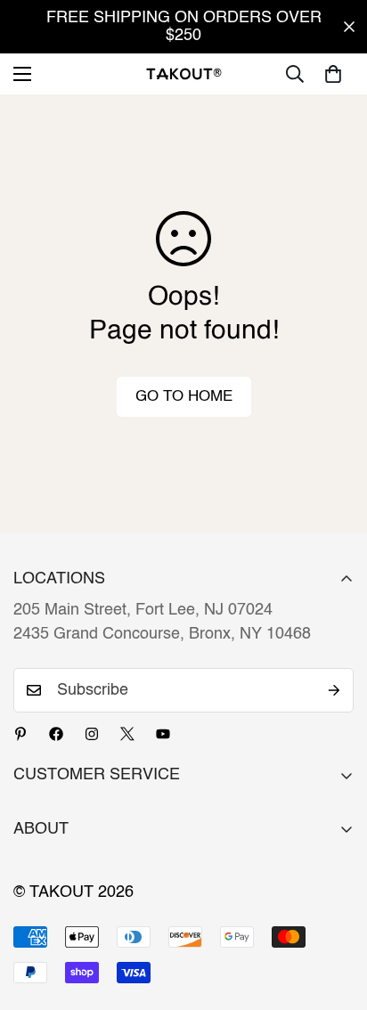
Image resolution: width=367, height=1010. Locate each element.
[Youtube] (163, 734)
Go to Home (183, 396)
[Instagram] (92, 734)
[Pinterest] (20, 734)
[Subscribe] (334, 690)
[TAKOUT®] (184, 73)
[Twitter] (127, 734)
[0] (333, 73)
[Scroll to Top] (335, 915)
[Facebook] (56, 734)
